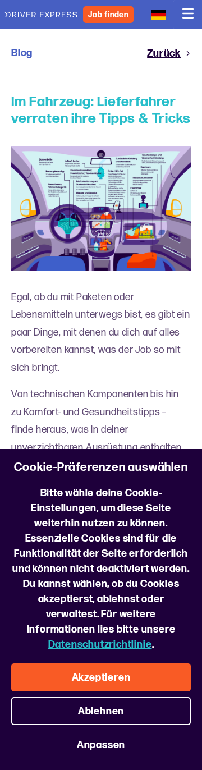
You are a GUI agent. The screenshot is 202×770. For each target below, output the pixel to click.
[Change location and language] (158, 14)
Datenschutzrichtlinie (100, 644)
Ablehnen (101, 711)
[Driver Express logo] (40, 14)
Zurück (164, 53)
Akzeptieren (101, 678)
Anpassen (101, 745)
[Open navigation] (187, 14)
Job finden (108, 15)
